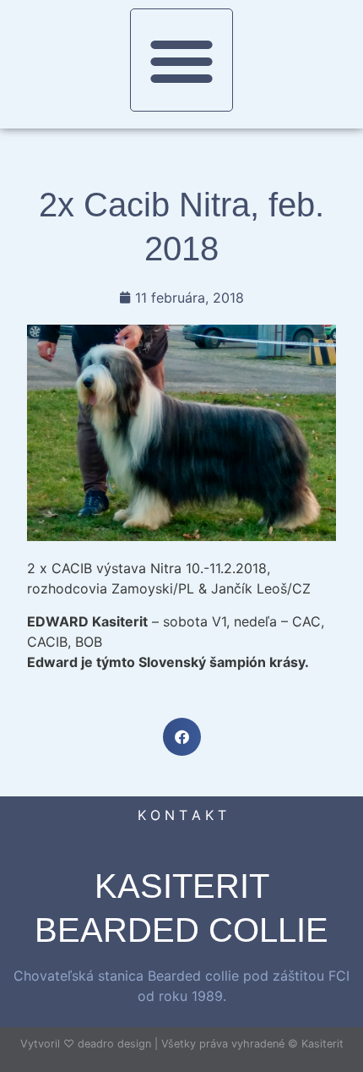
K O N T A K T (182, 815)
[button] (181, 60)
